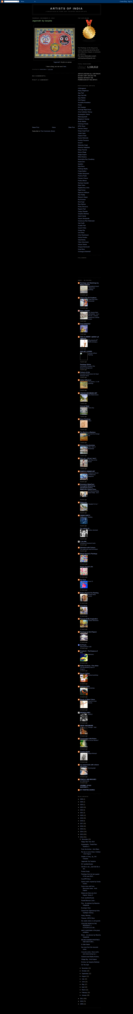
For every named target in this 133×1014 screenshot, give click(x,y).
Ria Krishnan (82, 199)
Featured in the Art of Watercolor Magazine (93, 474)
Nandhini (80, 164)
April (83, 987)
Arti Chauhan (82, 107)
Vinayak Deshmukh (84, 247)
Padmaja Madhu (83, 169)
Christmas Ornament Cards (87, 543)
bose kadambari (85, 324)
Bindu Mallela (82, 121)
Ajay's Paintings (85, 419)
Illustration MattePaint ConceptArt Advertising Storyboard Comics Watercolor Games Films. (88, 487)
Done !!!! (90, 581)
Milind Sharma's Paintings (88, 553)
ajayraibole (83, 606)
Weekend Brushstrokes (87, 445)
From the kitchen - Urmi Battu (90, 849)
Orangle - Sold (92, 727)
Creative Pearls (85, 752)
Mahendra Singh (83, 145)
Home (54, 127)
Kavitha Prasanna (83, 140)
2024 (81, 804)
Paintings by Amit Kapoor (88, 632)
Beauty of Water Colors (87, 699)
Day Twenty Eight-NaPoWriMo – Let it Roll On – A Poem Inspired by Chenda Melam (93, 316)
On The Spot (85, 965)
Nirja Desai (81, 166)
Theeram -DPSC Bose (88, 918)
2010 (81, 1001)
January (84, 995)
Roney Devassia (83, 206)
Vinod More (81, 249)
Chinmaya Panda (83, 124)
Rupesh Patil (82, 209)
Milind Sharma (82, 157)
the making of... (85, 528)
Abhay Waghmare (83, 90)
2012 (81, 837)
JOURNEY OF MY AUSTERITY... (85, 786)
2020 (81, 815)
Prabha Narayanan (83, 173)
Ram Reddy (81, 195)
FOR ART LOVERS (86, 351)
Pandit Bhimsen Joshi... (88, 900)
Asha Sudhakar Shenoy (85, 112)
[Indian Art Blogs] (89, 42)
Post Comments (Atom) (48, 131)
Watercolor (83, 502)
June (83, 981)
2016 (81, 826)
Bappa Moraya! (92, 753)
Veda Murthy (82, 240)
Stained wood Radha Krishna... (90, 956)
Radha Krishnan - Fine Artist (89, 666)
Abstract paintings (93, 675)
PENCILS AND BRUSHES (88, 779)
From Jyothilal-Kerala (87, 898)
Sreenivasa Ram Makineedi (86, 221)
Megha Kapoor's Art (86, 566)
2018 (81, 821)
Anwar (80, 105)
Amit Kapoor (81, 100)
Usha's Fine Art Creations (88, 298)
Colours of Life (85, 372)
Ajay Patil (81, 93)
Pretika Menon (82, 180)
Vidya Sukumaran (83, 242)
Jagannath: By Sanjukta (88, 861)
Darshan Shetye (83, 128)
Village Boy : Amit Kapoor (89, 959)
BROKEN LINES (85, 712)
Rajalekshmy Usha (83, 187)
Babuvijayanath (82, 117)
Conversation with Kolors (88, 738)
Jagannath (57, 62)
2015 (81, 829)
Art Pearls (83, 645)
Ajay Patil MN (82, 95)
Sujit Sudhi (81, 223)
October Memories (93, 620)
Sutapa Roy (81, 230)
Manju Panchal (82, 150)
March (84, 990)
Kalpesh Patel (82, 135)
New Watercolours (93, 395)
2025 (81, 802)
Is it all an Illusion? (93, 740)
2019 (81, 818)
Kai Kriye (83, 579)
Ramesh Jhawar (83, 197)
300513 (90, 714)
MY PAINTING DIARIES (87, 790)
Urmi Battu (81, 232)
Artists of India (66, 8)
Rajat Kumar (81, 190)
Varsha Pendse (82, 237)
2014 (81, 831)
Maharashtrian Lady (85, 646)
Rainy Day (91, 408)
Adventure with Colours (87, 547)
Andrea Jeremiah (93, 530)
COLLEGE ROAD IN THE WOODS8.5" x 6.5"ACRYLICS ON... (89, 925)
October (84, 971)
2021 (81, 812)
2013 (81, 834)
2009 (81, 1004)
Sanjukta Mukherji (83, 213)
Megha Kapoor (82, 154)
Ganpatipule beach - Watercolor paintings (93, 288)
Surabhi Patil (82, 225)
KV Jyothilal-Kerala (87, 864)
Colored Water (84, 406)
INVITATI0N (91, 688)
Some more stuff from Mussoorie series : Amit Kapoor (89, 888)
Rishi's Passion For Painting (89, 593)
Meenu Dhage (82, 152)
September (85, 973)
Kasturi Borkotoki (83, 138)
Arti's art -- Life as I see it (88, 458)
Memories (91, 654)
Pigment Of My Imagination (89, 619)
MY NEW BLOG (84, 781)
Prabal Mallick (82, 171)
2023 (81, 807)
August (84, 976)
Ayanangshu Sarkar (84, 114)
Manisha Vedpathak (84, 147)
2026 (81, 799)
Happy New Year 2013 (88, 841)
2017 (81, 823)
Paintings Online (85, 364)
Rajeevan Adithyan (83, 192)
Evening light (91, 768)
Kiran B (80, 143)
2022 (81, 810)
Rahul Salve (81, 185)
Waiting (90, 517)
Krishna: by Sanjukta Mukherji (90, 962)
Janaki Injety (82, 133)
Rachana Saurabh (83, 183)
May (83, 984)
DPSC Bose (81, 126)
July (83, 979)
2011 (81, 998)
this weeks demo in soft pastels (90, 921)
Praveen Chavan (83, 178)
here (64, 66)
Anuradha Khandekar (84, 102)
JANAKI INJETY (85, 515)
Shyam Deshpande (83, 218)
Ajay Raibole (82, 98)
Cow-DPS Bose (86, 879)
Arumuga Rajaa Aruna (84, 109)
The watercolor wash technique (89, 549)
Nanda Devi (81, 161)
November (85, 968)
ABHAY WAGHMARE (86, 725)
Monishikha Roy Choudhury (86, 159)
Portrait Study (85, 871)
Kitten (89, 421)
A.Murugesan (82, 88)
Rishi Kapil (81, 202)
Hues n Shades (85, 311)
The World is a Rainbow (87, 432)
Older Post (71, 127)
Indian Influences (85, 380)
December (85, 839)
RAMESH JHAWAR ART (87, 471)
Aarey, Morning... (86, 915)
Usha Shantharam (83, 235)
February (84, 992)
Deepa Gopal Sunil (83, 131)
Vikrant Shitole (82, 244)
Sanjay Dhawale (83, 211)
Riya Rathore (82, 204)
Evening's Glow (86, 908)
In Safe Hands (85, 944)
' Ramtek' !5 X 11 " (93, 504)
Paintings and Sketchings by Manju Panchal (89, 283)
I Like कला (83, 541)
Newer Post (35, 127)
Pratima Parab (82, 176)
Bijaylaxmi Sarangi (83, 119)
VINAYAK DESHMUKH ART (88, 393)
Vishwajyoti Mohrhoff (84, 251)
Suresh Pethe (82, 228)
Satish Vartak (82, 216)
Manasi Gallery (85, 673)
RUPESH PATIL (85, 686)
